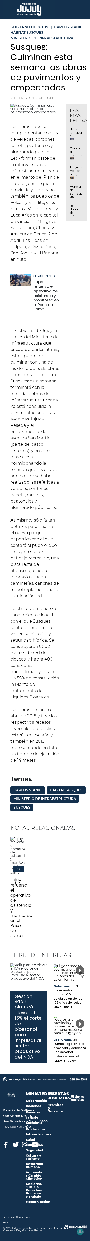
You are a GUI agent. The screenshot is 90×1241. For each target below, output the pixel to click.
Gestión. (24, 996)
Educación (34, 1145)
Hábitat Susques (66, 790)
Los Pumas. (63, 1040)
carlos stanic (28, 790)
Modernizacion (38, 1202)
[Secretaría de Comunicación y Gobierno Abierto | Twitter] (15, 1144)
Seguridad (34, 1150)
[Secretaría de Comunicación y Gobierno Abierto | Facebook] (5, 1144)
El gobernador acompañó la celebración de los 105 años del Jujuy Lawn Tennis (68, 996)
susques (22, 807)
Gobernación (36, 1101)
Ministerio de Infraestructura (45, 799)
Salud (30, 1140)
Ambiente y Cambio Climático (34, 1175)
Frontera (22, 869)
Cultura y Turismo (33, 1157)
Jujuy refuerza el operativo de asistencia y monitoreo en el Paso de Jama (46, 295)
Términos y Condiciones (16, 1217)
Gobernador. (64, 986)
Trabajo (32, 1117)
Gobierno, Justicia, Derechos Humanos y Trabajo (34, 1190)
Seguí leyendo (44, 276)
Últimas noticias (77, 1098)
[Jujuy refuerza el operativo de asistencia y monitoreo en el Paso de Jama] (20, 282)
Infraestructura (38, 1134)
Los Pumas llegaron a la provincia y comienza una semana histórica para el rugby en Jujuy (70, 1050)
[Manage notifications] (80, 1231)
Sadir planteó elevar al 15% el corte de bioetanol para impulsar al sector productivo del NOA (28, 1029)
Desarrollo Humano (34, 1165)
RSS (5, 1222)
